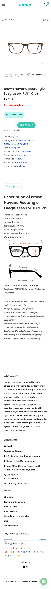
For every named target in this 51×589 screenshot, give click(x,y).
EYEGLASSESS (10, 144)
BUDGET (19, 140)
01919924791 (12, 474)
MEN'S (19, 144)
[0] (45, 4)
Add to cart (26, 125)
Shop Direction (11, 525)
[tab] (25, 186)
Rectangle (22, 155)
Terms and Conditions (14, 502)
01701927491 (12, 478)
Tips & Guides (10, 506)
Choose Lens (16, 114)
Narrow (18, 159)
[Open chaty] (43, 581)
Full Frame (22, 162)
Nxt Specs (15, 147)
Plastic (22, 166)
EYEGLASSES (29, 140)
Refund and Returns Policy (16, 516)
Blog (6, 521)
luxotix (25, 581)
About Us (8, 497)
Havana (28, 151)
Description (12, 186)
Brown (21, 151)
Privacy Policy (10, 511)
